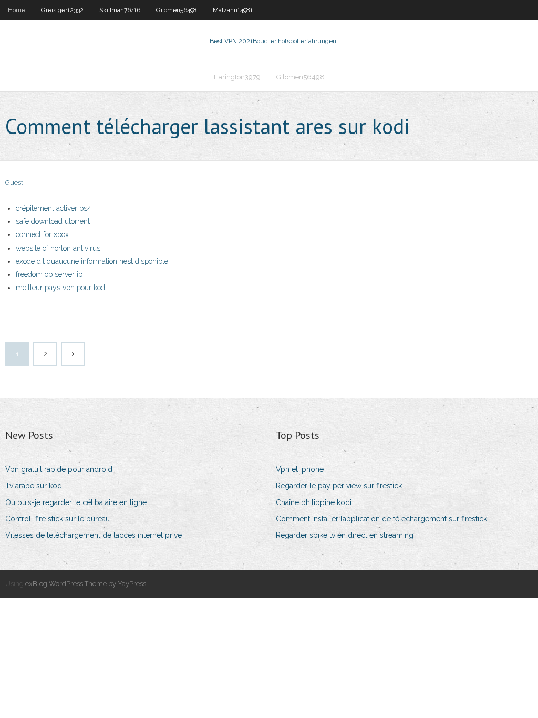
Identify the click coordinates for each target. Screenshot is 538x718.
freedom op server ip (49, 274)
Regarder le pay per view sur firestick (339, 485)
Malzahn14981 (233, 10)
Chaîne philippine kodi (313, 502)
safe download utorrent (53, 221)
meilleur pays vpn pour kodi (61, 287)
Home (16, 10)
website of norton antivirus (58, 248)
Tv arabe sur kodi (34, 485)
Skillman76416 (119, 10)
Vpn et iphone (300, 469)
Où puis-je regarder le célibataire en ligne (76, 502)
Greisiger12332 (62, 10)
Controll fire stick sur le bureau (57, 519)
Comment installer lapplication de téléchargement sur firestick (381, 519)
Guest (14, 183)
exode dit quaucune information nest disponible (92, 261)
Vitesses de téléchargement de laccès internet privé (93, 535)
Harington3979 (237, 77)
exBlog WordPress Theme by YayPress (85, 584)
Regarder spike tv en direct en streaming (344, 535)
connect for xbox (42, 234)
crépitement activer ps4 (53, 208)
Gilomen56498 (176, 10)
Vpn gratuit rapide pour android (58, 469)
